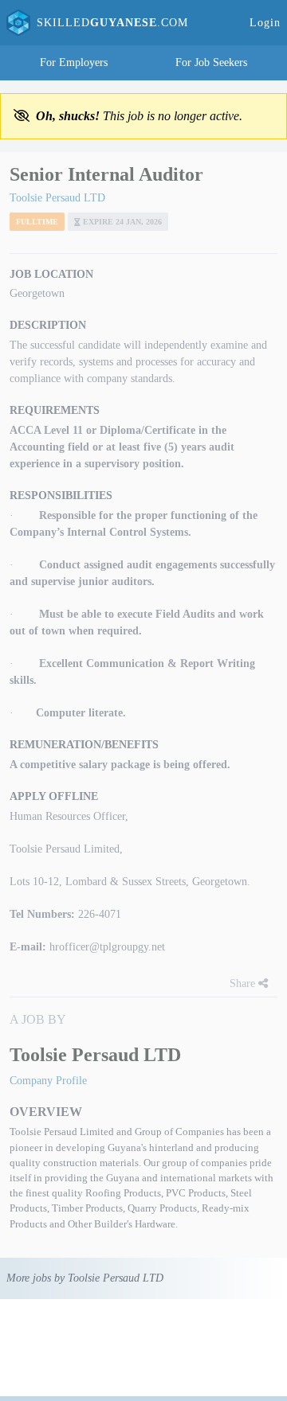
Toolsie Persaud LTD (57, 198)
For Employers (74, 62)
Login (265, 23)
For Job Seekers (211, 62)
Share (244, 983)
